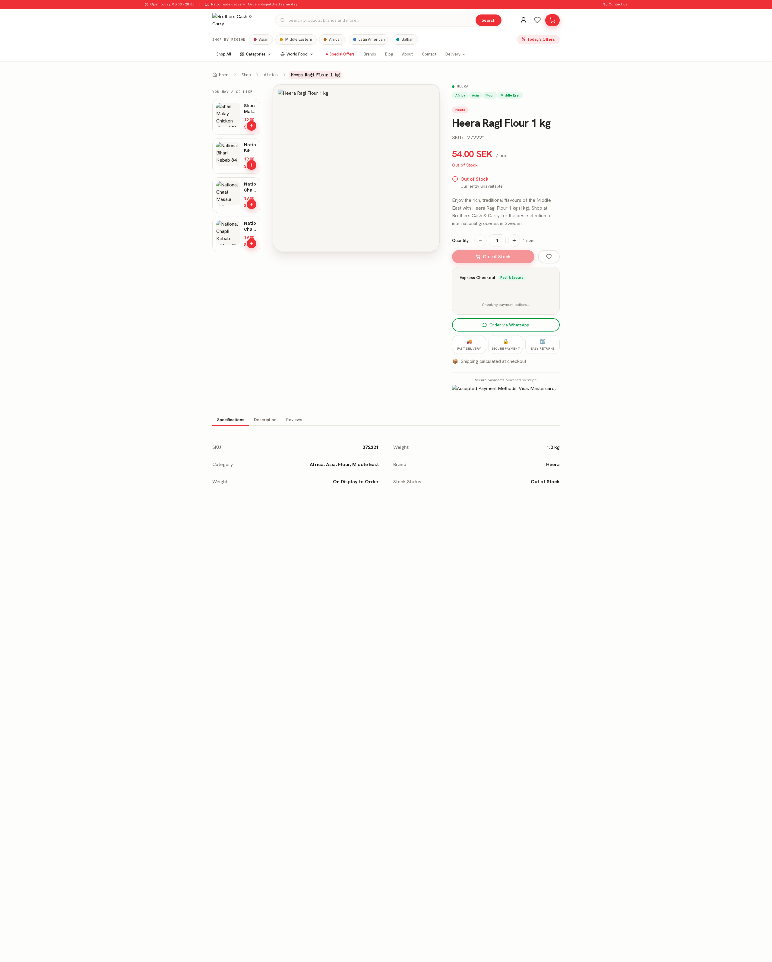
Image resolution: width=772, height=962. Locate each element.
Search (488, 20)
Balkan (407, 39)
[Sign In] (523, 20)
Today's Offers (538, 39)
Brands (370, 54)
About (407, 54)
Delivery (452, 54)
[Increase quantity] (514, 240)
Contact (429, 54)
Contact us (618, 4)
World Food (297, 54)
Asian (263, 39)
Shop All (224, 54)
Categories (255, 54)
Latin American (372, 39)
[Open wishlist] (537, 20)
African (335, 39)
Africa (271, 74)
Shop (246, 74)
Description (265, 419)
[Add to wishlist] (549, 256)
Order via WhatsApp (509, 325)
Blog (389, 54)
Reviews (294, 419)
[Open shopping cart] (552, 20)
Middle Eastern (298, 39)
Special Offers (342, 54)
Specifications (230, 419)
